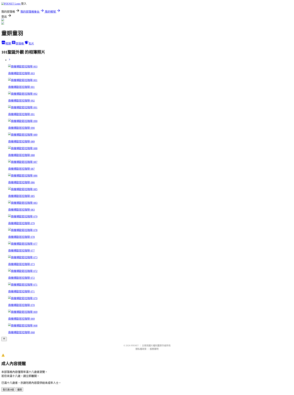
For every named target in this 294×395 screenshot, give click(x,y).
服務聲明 (154, 349)
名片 (31, 43)
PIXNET (135, 345)
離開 (19, 389)
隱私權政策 (140, 349)
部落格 (20, 43)
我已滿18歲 (8, 389)
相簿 (8, 43)
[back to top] (4, 339)
